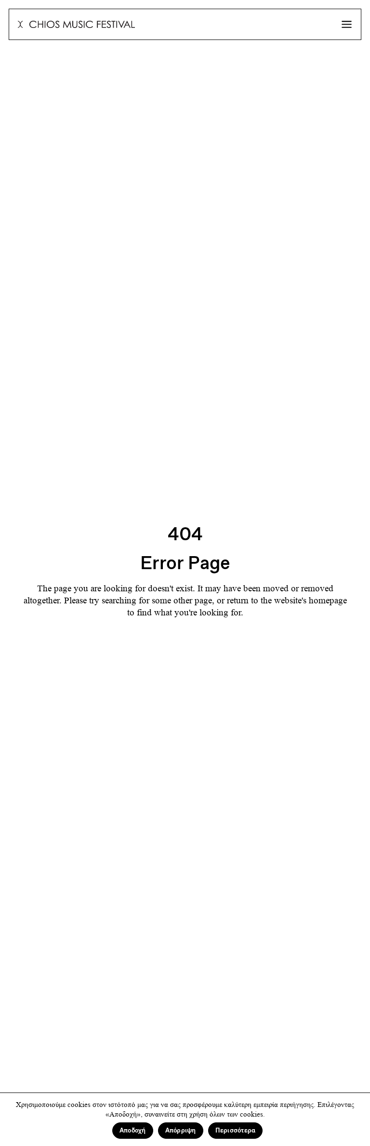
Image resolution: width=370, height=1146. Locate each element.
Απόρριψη (180, 1130)
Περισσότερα (235, 1130)
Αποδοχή (132, 1130)
